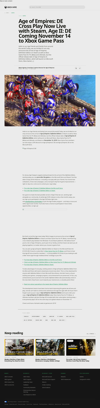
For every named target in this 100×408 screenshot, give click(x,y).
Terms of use (29, 404)
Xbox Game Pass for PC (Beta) (54, 251)
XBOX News (26, 376)
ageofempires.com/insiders (33, 201)
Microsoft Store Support (48, 379)
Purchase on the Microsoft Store (43, 260)
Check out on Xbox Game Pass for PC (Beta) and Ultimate (50, 262)
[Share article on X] (76, 68)
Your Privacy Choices (12, 401)
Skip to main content (6, 1)
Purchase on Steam (39, 264)
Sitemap (6, 404)
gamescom (51, 316)
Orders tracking (46, 385)
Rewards (63, 376)
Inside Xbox (38, 320)
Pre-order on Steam (39, 190)
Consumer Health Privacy (23, 401)
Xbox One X (62, 320)
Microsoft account (47, 376)
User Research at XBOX (29, 394)
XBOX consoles (9, 376)
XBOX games (8, 379)
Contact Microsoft (13, 404)
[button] (44, 159)
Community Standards (29, 387)
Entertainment (36, 316)
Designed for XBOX (85, 379)
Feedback (25, 385)
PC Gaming (60, 316)
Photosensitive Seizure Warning (29, 391)
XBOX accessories (9, 385)
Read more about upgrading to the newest (46, 284)
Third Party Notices (43, 404)
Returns (44, 382)
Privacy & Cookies (21, 404)
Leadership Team (27, 382)
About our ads (58, 404)
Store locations (46, 387)
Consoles (26, 316)
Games (44, 316)
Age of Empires (28, 320)
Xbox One (53, 320)
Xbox (46, 320)
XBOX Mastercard (65, 379)
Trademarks (35, 404)
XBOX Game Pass (70, 316)
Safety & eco (51, 404)
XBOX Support (27, 379)
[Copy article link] (79, 68)
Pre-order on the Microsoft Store (43, 188)
